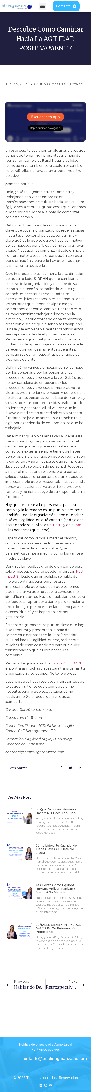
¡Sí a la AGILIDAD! (66, 663)
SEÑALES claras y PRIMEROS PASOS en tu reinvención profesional (58, 928)
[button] (42, 6)
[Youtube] (50, 1085)
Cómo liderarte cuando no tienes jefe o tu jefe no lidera (56, 849)
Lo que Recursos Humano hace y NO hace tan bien (56, 811)
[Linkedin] (40, 1085)
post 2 (13, 576)
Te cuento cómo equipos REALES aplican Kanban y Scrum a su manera (56, 888)
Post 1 (58, 525)
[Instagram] (45, 1085)
